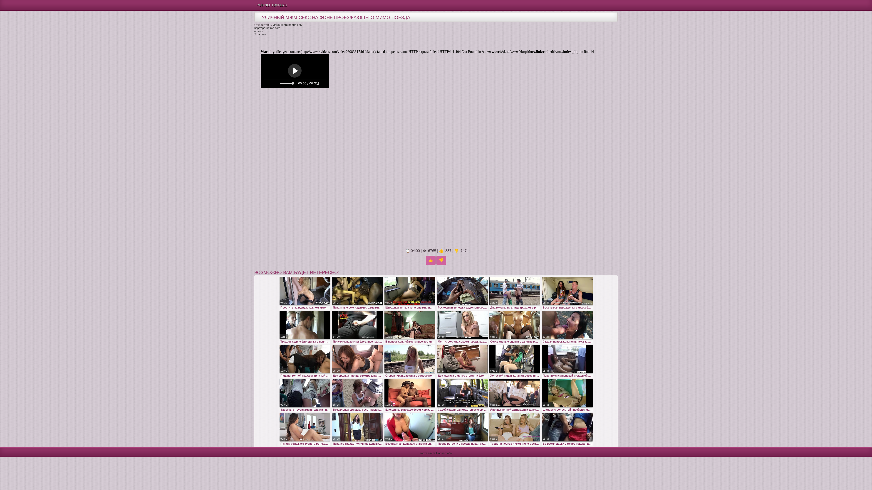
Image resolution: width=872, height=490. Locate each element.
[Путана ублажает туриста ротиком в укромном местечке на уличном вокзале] (305, 427)
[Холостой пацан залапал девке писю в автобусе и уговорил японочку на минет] (514, 359)
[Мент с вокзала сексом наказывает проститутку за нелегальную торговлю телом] (462, 325)
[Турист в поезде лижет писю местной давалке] (514, 427)
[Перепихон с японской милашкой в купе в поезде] (567, 359)
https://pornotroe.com (267, 28)
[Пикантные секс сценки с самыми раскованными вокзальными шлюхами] (357, 291)
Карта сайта (428, 453)
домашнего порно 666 (287, 25)
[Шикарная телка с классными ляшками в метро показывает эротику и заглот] (409, 291)
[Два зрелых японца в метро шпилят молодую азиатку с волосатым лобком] (357, 359)
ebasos (258, 31)
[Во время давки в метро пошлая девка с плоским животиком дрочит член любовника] (567, 427)
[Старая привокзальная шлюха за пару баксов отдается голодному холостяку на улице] (567, 325)
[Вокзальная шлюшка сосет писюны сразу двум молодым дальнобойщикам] (357, 393)
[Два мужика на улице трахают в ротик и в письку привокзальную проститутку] (514, 291)
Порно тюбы (444, 453)
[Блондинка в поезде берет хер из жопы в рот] (409, 393)
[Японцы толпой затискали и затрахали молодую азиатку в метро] (514, 393)
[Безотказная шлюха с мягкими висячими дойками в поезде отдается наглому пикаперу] (409, 427)
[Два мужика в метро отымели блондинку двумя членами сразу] (462, 359)
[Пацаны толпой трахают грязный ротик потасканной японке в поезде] (305, 359)
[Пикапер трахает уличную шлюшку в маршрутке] (357, 427)
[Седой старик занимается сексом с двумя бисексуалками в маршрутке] (462, 393)
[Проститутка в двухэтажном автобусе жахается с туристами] (305, 291)
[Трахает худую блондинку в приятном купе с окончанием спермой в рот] (305, 325)
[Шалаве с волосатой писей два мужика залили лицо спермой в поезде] (567, 393)
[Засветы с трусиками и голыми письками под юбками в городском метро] (305, 393)
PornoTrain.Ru (271, 5)
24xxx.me (260, 34)
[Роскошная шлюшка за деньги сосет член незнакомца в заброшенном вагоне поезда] (462, 291)
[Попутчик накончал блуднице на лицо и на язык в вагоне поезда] (357, 325)
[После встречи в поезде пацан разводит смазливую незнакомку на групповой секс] (462, 427)
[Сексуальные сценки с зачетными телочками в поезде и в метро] (514, 325)
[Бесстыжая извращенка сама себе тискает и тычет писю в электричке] (567, 291)
